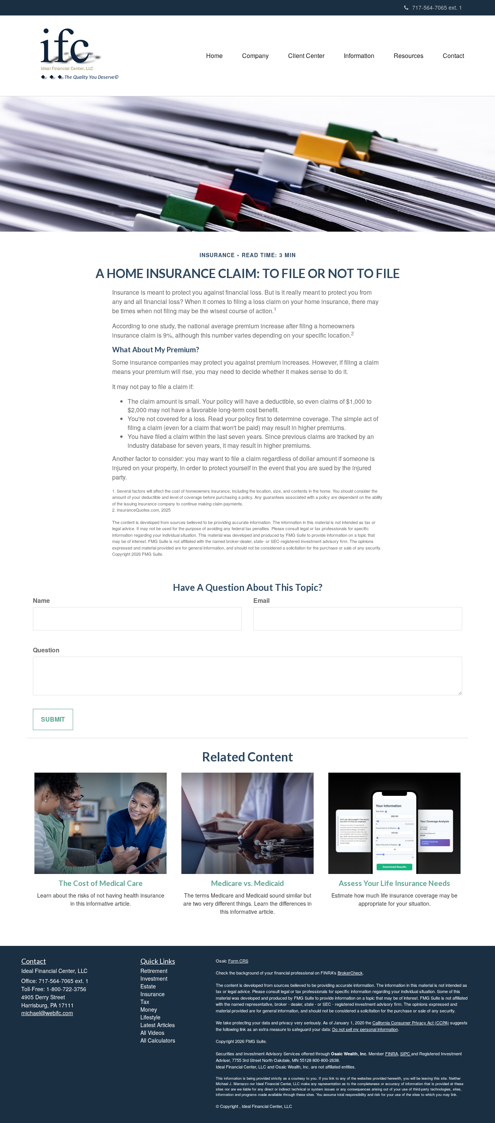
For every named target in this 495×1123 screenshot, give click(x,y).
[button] (255, 55)
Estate (148, 986)
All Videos (152, 1032)
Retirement (153, 971)
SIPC (405, 1053)
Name (41, 600)
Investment (153, 978)
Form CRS (238, 960)
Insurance (152, 994)
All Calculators (157, 1040)
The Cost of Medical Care (100, 883)
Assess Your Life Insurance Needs (394, 883)
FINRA (391, 1053)
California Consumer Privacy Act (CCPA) (410, 1022)
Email (261, 600)
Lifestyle (150, 1017)
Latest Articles (157, 1025)
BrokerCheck (350, 972)
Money (148, 1009)
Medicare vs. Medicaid (247, 883)
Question (46, 650)
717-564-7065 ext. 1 (437, 7)
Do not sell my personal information (365, 1029)
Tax (144, 1001)
